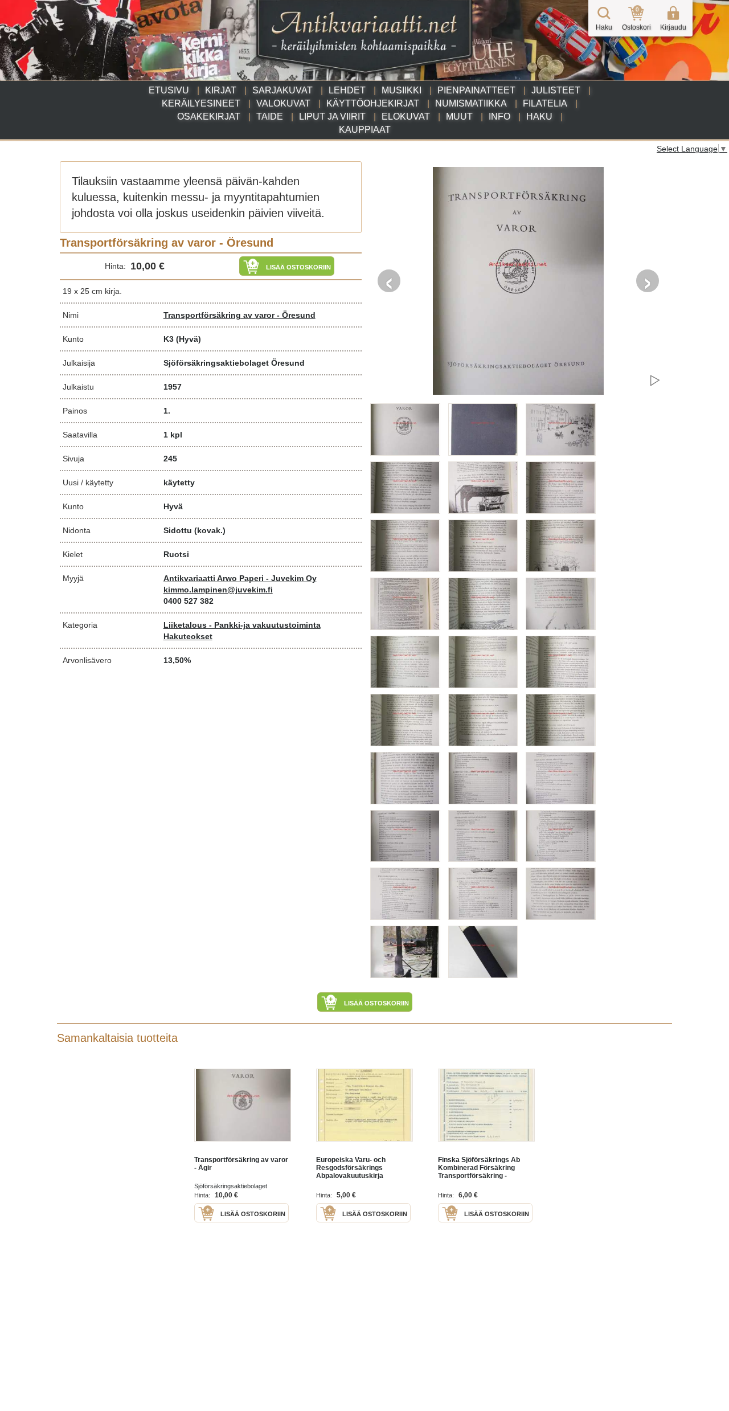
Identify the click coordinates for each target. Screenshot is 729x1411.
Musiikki (401, 90)
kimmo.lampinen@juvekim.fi (218, 589)
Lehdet (347, 90)
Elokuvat (406, 116)
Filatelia (545, 103)
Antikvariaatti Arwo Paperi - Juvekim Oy (240, 578)
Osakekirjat (208, 116)
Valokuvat (283, 103)
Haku (539, 116)
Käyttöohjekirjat (372, 103)
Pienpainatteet (476, 90)
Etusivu (169, 90)
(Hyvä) (188, 338)
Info (499, 116)
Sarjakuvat (282, 90)
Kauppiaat (365, 129)
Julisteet (555, 90)
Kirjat (220, 90)
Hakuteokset (187, 636)
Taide (269, 116)
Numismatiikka (471, 103)
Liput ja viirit (332, 116)
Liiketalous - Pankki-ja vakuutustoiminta (242, 624)
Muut (459, 116)
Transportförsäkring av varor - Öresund (239, 315)
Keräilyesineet (201, 103)
